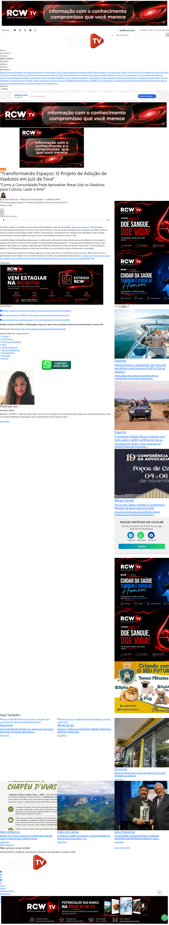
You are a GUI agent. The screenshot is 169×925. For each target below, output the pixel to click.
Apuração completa (146, 96)
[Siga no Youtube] (30, 30)
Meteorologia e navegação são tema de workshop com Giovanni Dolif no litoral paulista (38, 72)
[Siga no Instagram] (20, 30)
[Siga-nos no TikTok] (1, 883)
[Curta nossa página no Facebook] (1, 872)
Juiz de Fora (5, 53)
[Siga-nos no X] (1, 877)
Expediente (5, 894)
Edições (4, 64)
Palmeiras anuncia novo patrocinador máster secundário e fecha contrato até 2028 (36, 80)
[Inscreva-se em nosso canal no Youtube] (1, 880)
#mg (4, 344)
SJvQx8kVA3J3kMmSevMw (55, 329)
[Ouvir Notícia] (4, 220)
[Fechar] (159, 892)
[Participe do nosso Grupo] (56, 365)
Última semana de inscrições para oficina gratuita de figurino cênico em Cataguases (100, 75)
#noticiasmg (7, 339)
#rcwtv (5, 358)
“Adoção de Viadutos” (80, 227)
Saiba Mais (4, 421)
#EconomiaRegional (11, 350)
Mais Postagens (7, 845)
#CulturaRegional (9, 347)
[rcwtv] (83, 114)
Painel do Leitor (7, 891)
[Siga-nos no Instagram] (1, 874)
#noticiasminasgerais (11, 342)
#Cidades (6, 355)
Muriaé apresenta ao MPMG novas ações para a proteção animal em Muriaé (106, 80)
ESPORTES (5, 69)
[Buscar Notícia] (167, 34)
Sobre (3, 888)
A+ (2, 213)
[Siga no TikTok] (35, 30)
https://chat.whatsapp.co (31, 329)
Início (3, 50)
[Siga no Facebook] (15, 30)
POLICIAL (4, 61)
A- (2, 210)
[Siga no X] (25, 30)
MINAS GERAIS (7, 58)
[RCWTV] (84, 13)
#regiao (5, 336)
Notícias (4, 67)
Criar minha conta (122, 847)
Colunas (4, 56)
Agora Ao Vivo (127, 30)
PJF (42, 227)
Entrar (141, 546)
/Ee (44, 329)
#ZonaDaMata (8, 353)
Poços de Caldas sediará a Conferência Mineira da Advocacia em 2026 (33, 75)
